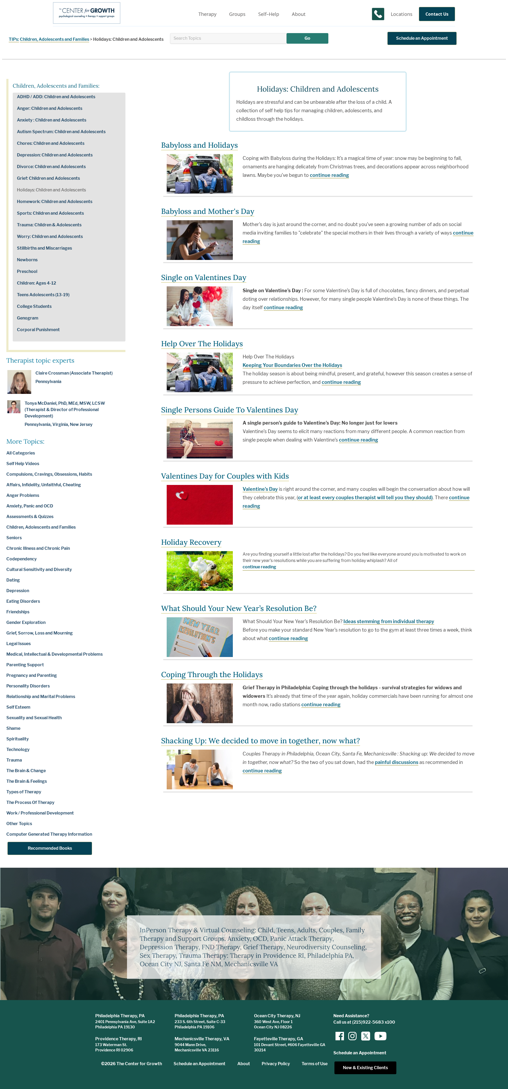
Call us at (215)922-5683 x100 (364, 1022)
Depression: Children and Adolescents (55, 155)
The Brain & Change (26, 770)
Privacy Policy (276, 1063)
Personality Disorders (28, 685)
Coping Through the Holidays (212, 674)
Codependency (21, 558)
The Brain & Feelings (26, 781)
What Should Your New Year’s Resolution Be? (239, 608)
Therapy (207, 14)
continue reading (329, 175)
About (299, 14)
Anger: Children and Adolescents (49, 108)
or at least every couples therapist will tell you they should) (365, 497)
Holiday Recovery (191, 542)
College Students (34, 306)
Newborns (27, 259)
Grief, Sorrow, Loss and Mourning (39, 633)
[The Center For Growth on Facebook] (339, 1036)
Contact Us (436, 14)
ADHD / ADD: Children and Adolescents (56, 96)
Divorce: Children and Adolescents (51, 166)
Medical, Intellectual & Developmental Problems (54, 654)
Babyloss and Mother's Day (207, 211)
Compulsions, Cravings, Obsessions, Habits (49, 474)
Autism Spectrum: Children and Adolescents (61, 131)
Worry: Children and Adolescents (50, 236)
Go (307, 38)
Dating (13, 580)
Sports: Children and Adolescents (50, 213)
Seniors (14, 537)
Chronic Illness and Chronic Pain (38, 548)
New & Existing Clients (365, 1067)
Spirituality (17, 738)
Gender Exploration (26, 622)
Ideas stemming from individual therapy (388, 621)
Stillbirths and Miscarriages (44, 248)
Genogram (27, 318)
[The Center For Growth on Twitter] (365, 1036)
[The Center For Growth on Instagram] (352, 1036)
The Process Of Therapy (30, 802)
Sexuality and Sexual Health (34, 717)
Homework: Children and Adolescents (54, 201)
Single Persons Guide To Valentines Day (229, 410)
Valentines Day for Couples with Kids (225, 476)
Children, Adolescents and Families (54, 39)
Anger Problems (22, 495)
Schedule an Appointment (422, 38)
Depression (17, 590)
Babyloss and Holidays (199, 145)
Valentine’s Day (260, 489)
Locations (401, 14)
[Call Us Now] (378, 14)
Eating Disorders (23, 601)
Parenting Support (25, 664)
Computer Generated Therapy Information (49, 834)
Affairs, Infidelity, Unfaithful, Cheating (43, 484)
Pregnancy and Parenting (31, 675)
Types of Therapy (23, 791)
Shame (13, 728)
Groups (237, 14)
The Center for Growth (139, 1063)
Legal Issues (18, 643)
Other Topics (19, 823)
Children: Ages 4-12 (36, 283)
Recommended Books (50, 848)
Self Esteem (18, 707)
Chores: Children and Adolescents (50, 143)
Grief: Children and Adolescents (48, 178)
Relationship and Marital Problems (40, 696)
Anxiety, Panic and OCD (29, 505)
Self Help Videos (22, 463)
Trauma (14, 760)
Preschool (27, 271)
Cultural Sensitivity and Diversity (39, 569)
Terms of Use (315, 1063)
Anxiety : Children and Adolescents (51, 120)
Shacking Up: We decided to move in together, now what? (260, 740)
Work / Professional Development (40, 813)
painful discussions (396, 762)
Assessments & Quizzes (29, 516)
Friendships (17, 611)
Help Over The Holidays (202, 343)
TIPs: (14, 39)
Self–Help (268, 14)
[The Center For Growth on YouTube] (377, 1036)
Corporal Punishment (38, 329)
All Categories (20, 453)
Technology (18, 749)
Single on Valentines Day (203, 277)
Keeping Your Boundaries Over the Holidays (292, 365)
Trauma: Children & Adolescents (49, 224)
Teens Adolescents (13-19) (43, 294)
